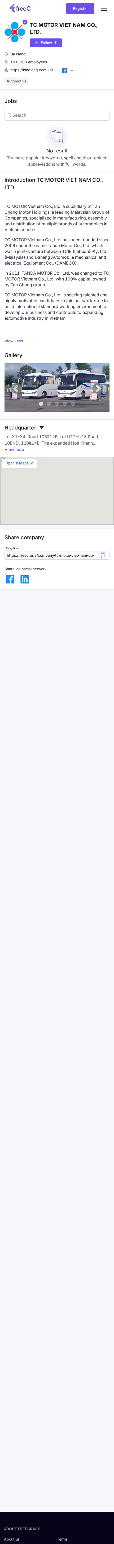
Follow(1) (49, 42)
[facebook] (10, 579)
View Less (14, 341)
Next (97, 388)
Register (80, 8)
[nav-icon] (103, 8)
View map (14, 449)
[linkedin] (24, 579)
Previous (16, 388)
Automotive (17, 81)
